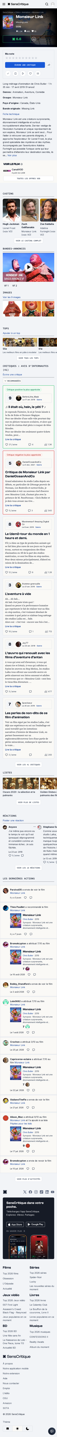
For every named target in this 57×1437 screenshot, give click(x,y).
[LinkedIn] (47, 1193)
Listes (7, 772)
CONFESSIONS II (39, 1336)
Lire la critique (13, 439)
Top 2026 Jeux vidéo (14, 1300)
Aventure (29, 92)
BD (5, 1326)
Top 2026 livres (38, 1300)
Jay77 (25, 643)
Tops (6, 328)
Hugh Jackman (11, 224)
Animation (26, 12)
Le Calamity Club (38, 1304)
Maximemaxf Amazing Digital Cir (35, 522)
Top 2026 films (10, 1273)
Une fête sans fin (12, 1335)
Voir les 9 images (11, 297)
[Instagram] (36, 1193)
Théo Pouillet (17, 907)
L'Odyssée (8, 1283)
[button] (53, 4)
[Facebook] (30, 1193)
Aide (5, 1378)
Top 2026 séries (38, 1272)
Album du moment (39, 1347)
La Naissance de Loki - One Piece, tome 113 (15, 1342)
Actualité (7, 1288)
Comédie (40, 92)
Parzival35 (16, 889)
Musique (36, 1326)
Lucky (33, 1281)
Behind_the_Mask (31, 397)
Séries (34, 1267)
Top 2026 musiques (40, 1332)
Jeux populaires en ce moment (14, 1319)
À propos (8, 1363)
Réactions (9, 815)
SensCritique (8, 12)
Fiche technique (11, 114)
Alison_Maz (16, 1117)
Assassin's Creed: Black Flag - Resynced (14, 1311)
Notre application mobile (15, 1368)
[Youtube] (52, 1193)
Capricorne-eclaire (20, 1059)
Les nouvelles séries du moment (42, 1288)
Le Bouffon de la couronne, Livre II (39, 1311)
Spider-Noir (36, 1277)
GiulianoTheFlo (18, 1099)
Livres (34, 1295)
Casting (8, 193)
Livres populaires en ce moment (42, 1319)
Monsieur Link (38, 12)
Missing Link (28, 108)
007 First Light (10, 1304)
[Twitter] (25, 1193)
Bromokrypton (18, 943)
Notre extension (11, 1373)
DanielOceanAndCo (32, 462)
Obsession (8, 1278)
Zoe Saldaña (47, 224)
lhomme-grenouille (31, 584)
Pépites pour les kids (21, 1123)
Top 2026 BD (10, 1331)
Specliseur (27, 703)
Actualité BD (9, 1347)
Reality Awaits (37, 1342)
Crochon (15, 1041)
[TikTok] (41, 1193)
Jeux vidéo (11, 1295)
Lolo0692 (15, 1001)
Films (17, 12)
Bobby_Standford (19, 984)
